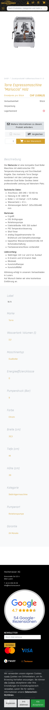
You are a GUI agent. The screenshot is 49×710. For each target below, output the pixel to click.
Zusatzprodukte (18, 78)
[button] (44, 111)
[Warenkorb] (44, 2)
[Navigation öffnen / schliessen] (4, 8)
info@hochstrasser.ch (12, 585)
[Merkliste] (38, 3)
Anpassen (10, 703)
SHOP (6, 78)
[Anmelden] (27, 3)
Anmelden (10, 645)
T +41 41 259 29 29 (11, 583)
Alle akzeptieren (37, 703)
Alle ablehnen (24, 703)
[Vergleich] (33, 3)
